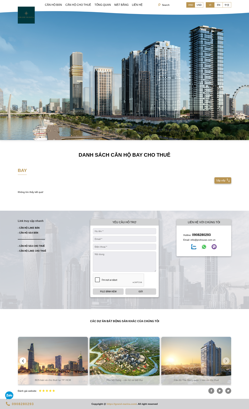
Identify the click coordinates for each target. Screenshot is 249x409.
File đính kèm (108, 291)
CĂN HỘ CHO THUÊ (78, 4)
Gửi (141, 291)
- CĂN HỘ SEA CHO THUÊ (31, 246)
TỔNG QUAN (103, 4)
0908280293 (201, 235)
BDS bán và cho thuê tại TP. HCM (53, 380)
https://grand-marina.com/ (122, 404)
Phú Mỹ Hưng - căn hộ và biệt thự (125, 380)
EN (218, 5)
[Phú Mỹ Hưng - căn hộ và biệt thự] (125, 360)
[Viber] (214, 246)
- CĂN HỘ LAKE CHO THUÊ (32, 251)
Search (166, 5)
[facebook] (193, 246)
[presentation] (22, 360)
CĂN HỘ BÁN (53, 4)
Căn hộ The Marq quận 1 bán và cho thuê (196, 380)
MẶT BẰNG (121, 4)
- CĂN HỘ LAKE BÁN (28, 228)
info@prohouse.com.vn (203, 239)
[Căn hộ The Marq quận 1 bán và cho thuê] (196, 360)
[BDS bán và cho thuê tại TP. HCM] (53, 360)
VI (210, 5)
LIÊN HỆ (137, 4)
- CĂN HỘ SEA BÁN (28, 233)
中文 (227, 5)
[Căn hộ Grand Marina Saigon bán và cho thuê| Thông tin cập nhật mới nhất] (26, 15)
